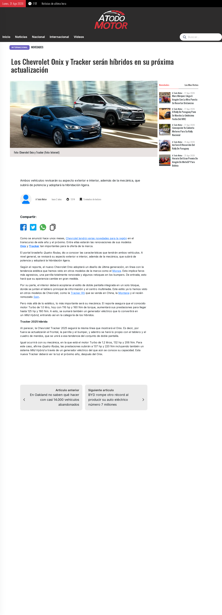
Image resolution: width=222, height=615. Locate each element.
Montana (123, 293)
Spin (36, 296)
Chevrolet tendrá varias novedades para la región (96, 238)
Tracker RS (78, 293)
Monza (116, 270)
